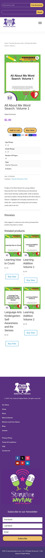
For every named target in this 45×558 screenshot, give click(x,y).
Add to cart (15, 130)
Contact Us (6, 450)
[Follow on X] (22, 458)
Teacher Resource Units (16, 43)
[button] (37, 58)
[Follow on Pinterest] (22, 463)
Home (6, 43)
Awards (4, 430)
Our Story (5, 405)
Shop (4, 413)
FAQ (3, 446)
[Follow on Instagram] (27, 458)
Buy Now (30, 130)
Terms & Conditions (9, 442)
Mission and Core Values (11, 422)
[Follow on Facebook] (17, 458)
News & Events (7, 417)
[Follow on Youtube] (17, 463)
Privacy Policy (7, 438)
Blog (3, 426)
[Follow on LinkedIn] (27, 463)
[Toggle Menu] (40, 23)
